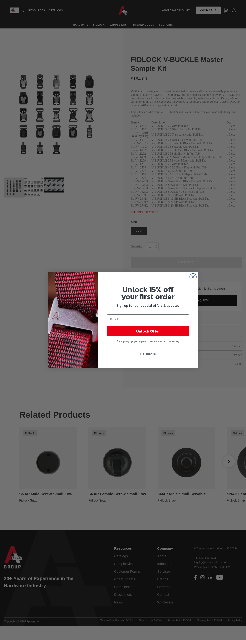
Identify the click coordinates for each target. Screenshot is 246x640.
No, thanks (148, 353)
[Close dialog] (193, 276)
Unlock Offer (148, 331)
